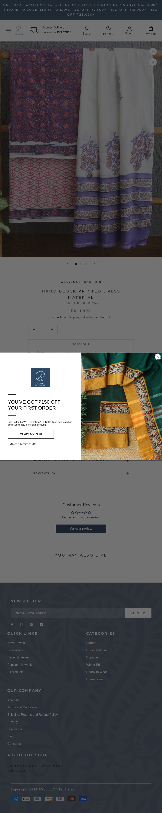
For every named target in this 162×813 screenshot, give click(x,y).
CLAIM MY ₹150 (31, 434)
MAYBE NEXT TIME (22, 444)
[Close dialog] (158, 357)
